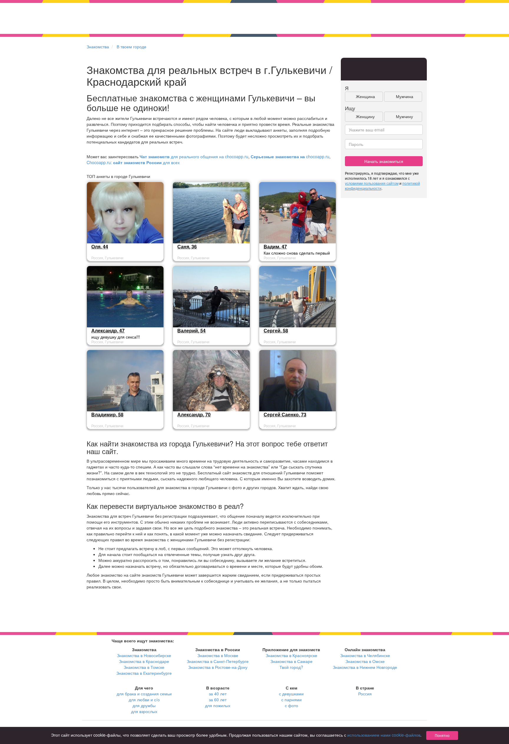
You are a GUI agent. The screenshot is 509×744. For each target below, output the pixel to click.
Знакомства (98, 47)
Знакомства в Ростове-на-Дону (217, 667)
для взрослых (144, 711)
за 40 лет (218, 694)
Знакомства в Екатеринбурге (144, 673)
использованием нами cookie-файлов (383, 735)
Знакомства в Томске (144, 667)
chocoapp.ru (290, 156)
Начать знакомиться (383, 161)
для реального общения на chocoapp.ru (194, 156)
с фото (291, 705)
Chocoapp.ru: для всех (133, 162)
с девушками (291, 694)
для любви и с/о (144, 699)
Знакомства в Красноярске (291, 655)
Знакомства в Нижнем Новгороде (365, 667)
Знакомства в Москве (217, 655)
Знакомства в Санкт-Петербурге (218, 661)
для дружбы (144, 705)
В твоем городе (131, 47)
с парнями (291, 699)
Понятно (442, 735)
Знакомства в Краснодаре (144, 661)
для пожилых (217, 705)
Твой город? (291, 667)
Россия (365, 694)
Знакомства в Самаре (291, 661)
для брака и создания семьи (144, 694)
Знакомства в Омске (365, 661)
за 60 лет (218, 699)
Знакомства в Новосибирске (144, 655)
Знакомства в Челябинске (365, 655)
